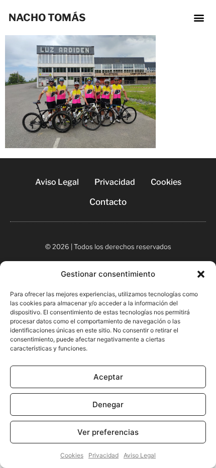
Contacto (108, 202)
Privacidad (103, 455)
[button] (201, 274)
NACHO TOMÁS (47, 18)
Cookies (71, 455)
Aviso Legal (140, 455)
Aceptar (108, 377)
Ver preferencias (108, 432)
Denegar (108, 404)
